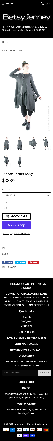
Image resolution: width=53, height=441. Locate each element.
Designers (26, 321)
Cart (48, 3)
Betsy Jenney (17, 424)
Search (26, 317)
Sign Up (44, 373)
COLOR (6, 189)
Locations (26, 325)
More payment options (16, 233)
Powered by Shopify (37, 424)
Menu (9, 3)
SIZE (4, 202)
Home (5, 42)
